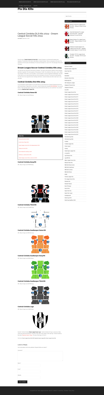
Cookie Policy (60, 390)
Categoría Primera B (69, 87)
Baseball (66, 73)
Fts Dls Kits (26, 9)
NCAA (66, 174)
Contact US (55, 390)
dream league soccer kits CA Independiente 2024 (29, 145)
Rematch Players (68, 183)
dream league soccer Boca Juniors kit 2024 (28, 157)
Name (19, 363)
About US (50, 390)
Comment (20, 350)
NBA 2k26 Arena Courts (70, 165)
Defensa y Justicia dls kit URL (25, 154)
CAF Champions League (70, 82)
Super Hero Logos (68, 193)
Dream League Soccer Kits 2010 (71, 94)
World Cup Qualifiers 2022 (70, 200)
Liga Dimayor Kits (68, 155)
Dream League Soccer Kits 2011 (71, 96)
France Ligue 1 (68, 146)
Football (66, 141)
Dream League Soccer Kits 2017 (71, 111)
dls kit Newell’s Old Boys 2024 (25, 151)
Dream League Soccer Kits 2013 (71, 101)
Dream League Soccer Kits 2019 (71, 115)
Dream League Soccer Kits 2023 (71, 125)
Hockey (66, 148)
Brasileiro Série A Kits (69, 78)
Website (19, 375)
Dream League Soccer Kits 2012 (71, 99)
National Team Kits (69, 162)
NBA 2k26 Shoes (68, 172)
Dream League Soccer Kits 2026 (71, 132)
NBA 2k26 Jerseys (69, 169)
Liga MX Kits (67, 157)
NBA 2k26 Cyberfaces (69, 167)
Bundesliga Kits (68, 80)
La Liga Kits (67, 153)
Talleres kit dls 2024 (23, 148)
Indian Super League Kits (70, 150)
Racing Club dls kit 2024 (24, 139)
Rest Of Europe (68, 186)
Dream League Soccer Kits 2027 (71, 134)
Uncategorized (68, 195)
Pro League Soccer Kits (70, 179)
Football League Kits (69, 143)
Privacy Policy (71, 390)
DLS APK (67, 89)
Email (19, 369)
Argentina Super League (27, 335)
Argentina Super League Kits (40, 338)
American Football (68, 66)
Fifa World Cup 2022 (69, 136)
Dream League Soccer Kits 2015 (71, 106)
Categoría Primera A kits (70, 85)
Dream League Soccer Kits (51, 338)
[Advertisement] (40, 23)
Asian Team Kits (68, 71)
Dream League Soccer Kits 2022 (71, 122)
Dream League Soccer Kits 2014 (71, 103)
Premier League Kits (69, 176)
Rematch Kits (67, 181)
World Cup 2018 (68, 197)
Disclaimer (66, 390)
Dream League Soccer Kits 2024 (28, 338)
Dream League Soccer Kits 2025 (71, 129)
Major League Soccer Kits (70, 160)
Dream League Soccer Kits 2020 (71, 118)
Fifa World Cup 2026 (69, 139)
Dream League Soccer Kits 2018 (71, 113)
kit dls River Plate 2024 (24, 142)
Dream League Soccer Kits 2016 (71, 108)
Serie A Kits (67, 188)
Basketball (67, 75)
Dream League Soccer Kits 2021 (71, 120)
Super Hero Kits (68, 190)
